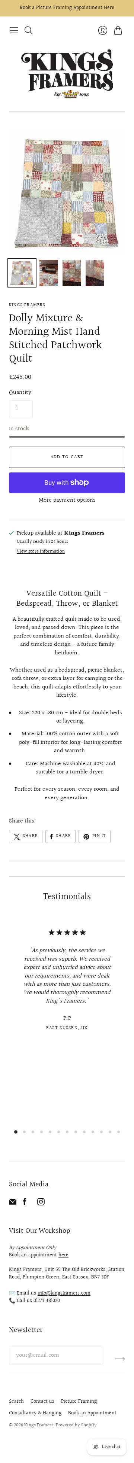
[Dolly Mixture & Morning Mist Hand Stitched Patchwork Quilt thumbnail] (22, 273)
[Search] (29, 30)
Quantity (20, 393)
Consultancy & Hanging (35, 1413)
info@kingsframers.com (64, 1293)
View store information (41, 551)
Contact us (42, 1401)
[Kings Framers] (67, 74)
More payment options (67, 500)
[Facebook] (24, 1203)
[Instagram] (41, 1203)
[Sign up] (120, 1359)
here (63, 1255)
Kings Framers (27, 305)
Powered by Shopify (76, 1425)
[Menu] (14, 30)
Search (16, 1401)
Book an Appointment (92, 1413)
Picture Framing (79, 1401)
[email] (12, 1203)
